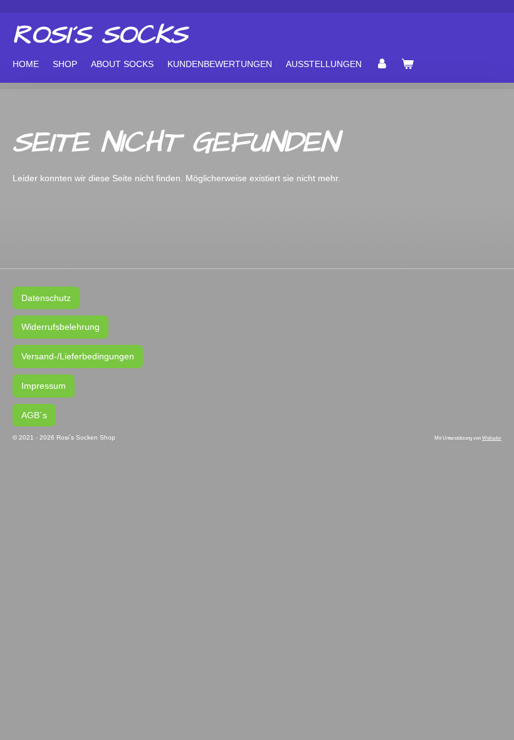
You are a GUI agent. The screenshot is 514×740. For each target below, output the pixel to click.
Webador (491, 438)
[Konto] (382, 64)
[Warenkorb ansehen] (408, 64)
